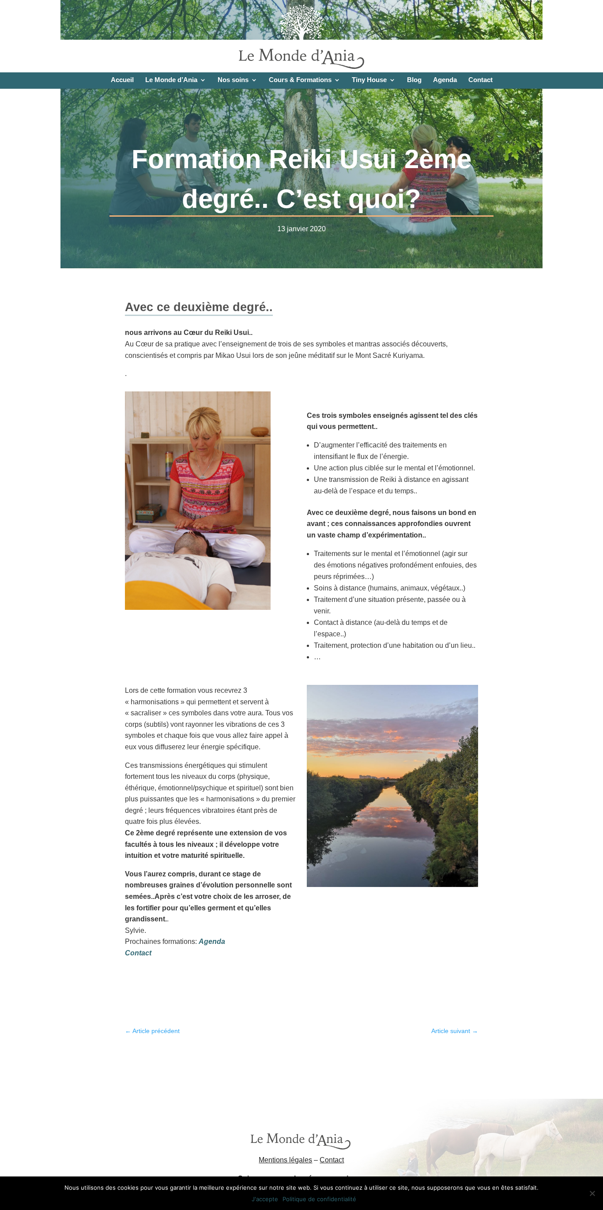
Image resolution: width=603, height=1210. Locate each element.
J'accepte (265, 1198)
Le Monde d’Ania (171, 80)
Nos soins (233, 80)
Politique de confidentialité (319, 1198)
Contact (480, 80)
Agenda (445, 80)
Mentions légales (285, 1160)
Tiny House (369, 80)
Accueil (122, 80)
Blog (414, 80)
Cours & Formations (300, 80)
